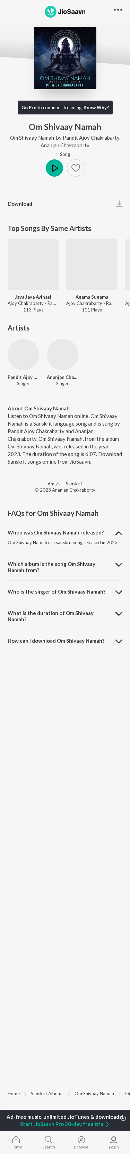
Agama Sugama (92, 297)
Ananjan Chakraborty (65, 145)
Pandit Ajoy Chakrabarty (91, 137)
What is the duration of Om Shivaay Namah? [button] (51, 616)
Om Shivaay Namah (32, 137)
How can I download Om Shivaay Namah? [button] (56, 641)
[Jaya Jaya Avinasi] (33, 264)
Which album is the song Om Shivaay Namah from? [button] (51, 567)
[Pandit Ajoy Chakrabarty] (23, 354)
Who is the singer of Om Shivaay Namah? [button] (56, 591)
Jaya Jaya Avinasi (33, 297)
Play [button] (54, 168)
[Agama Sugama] (91, 264)
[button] (75, 168)
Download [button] (20, 204)
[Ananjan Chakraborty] (62, 354)
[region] (65, 1093)
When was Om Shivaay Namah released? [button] (56, 532)
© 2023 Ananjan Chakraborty (65, 490)
